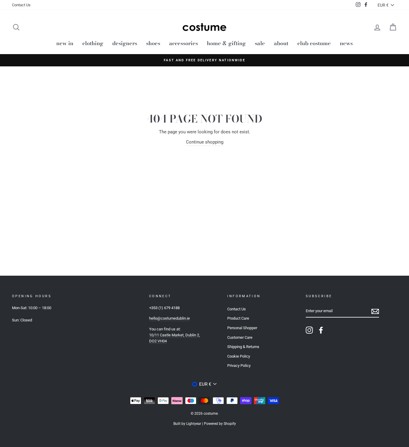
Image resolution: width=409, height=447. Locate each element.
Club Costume (314, 43)
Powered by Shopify (220, 424)
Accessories (183, 43)
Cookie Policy (238, 356)
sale (260, 43)
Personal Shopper (242, 328)
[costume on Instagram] (309, 330)
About (281, 43)
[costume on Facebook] (321, 330)
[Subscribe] (375, 311)
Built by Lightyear (187, 424)
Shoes (153, 43)
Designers (124, 43)
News (346, 43)
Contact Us (21, 5)
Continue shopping (204, 142)
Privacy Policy (239, 365)
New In (64, 43)
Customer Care (239, 337)
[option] (204, 60)
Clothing (92, 43)
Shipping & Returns (243, 346)
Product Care (238, 318)
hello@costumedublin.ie (169, 318)
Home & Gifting (226, 43)
